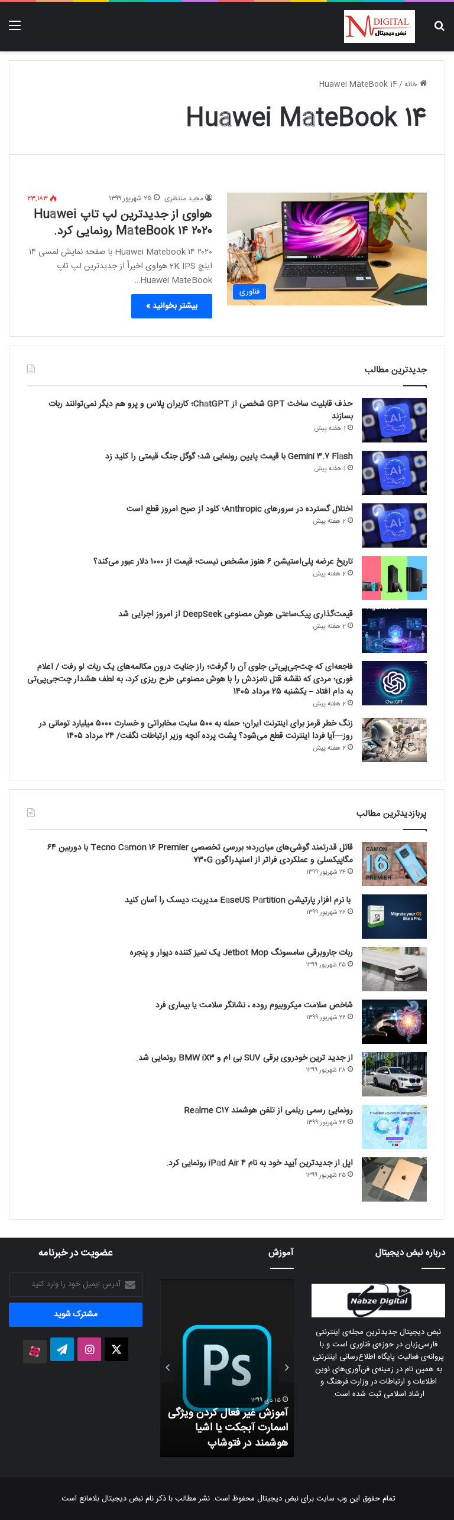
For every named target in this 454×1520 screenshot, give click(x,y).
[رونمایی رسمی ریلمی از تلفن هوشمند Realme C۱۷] (394, 1127)
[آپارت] (35, 1351)
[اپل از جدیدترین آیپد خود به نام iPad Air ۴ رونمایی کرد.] (394, 1179)
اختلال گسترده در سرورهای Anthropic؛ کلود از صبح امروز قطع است (240, 509)
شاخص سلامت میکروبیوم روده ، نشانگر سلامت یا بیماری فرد (254, 1005)
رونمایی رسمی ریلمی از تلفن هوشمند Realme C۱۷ (268, 1111)
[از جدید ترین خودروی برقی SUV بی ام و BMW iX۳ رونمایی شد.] (394, 1074)
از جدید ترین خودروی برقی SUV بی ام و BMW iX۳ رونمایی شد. (244, 1058)
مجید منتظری (183, 198)
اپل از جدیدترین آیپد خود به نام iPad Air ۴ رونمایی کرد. (259, 1163)
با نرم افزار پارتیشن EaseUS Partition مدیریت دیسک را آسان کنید (239, 900)
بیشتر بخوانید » (171, 306)
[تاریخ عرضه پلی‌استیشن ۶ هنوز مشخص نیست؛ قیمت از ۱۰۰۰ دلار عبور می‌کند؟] (394, 578)
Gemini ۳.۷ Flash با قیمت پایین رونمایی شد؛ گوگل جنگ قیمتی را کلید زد (229, 457)
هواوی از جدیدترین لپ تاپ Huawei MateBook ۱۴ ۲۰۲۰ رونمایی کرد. (123, 223)
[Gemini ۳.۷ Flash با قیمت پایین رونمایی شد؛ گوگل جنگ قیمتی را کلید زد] (394, 473)
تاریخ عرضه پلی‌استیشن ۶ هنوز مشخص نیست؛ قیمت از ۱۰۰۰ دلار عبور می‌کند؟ (223, 562)
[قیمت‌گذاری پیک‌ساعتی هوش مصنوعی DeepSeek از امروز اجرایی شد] (394, 630)
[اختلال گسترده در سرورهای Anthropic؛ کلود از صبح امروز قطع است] (394, 525)
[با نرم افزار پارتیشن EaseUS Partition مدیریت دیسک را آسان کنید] (394, 916)
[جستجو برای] (439, 31)
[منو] (15, 31)
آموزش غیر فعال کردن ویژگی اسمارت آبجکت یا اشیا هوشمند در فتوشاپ (228, 1427)
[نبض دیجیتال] (379, 26)
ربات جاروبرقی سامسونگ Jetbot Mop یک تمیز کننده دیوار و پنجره (241, 953)
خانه (412, 84)
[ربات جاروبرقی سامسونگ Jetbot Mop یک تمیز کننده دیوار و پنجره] (394, 969)
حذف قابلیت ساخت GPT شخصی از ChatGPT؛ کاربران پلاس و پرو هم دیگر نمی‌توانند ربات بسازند (200, 410)
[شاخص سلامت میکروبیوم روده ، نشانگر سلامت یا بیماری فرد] (394, 1022)
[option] (227, 1368)
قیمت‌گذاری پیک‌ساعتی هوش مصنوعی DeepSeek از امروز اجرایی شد (235, 614)
